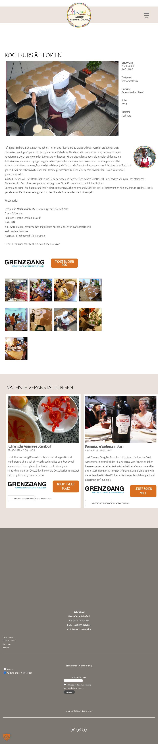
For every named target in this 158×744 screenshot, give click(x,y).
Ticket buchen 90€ (64, 263)
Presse (6, 647)
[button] (146, 15)
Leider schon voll (143, 491)
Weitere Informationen (24, 499)
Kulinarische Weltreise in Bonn (104, 446)
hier (57, 244)
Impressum (8, 637)
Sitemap (7, 644)
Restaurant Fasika (26, 209)
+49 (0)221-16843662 (82, 625)
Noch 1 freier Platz (66, 486)
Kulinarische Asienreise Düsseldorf (29, 446)
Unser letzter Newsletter (80, 711)
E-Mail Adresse (79, 678)
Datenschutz (9, 640)
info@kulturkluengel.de (81, 629)
